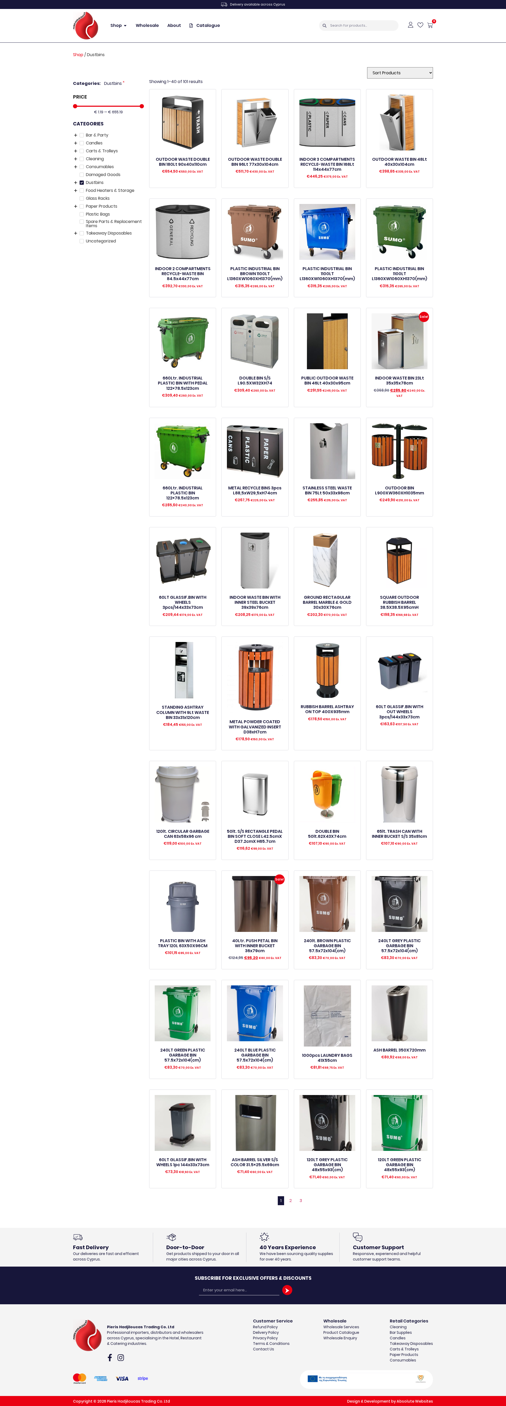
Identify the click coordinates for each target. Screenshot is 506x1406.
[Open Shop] (125, 25)
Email (204, 1283)
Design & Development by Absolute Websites (390, 1401)
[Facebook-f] (110, 1357)
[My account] (410, 25)
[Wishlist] (420, 25)
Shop (78, 55)
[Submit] (287, 1290)
